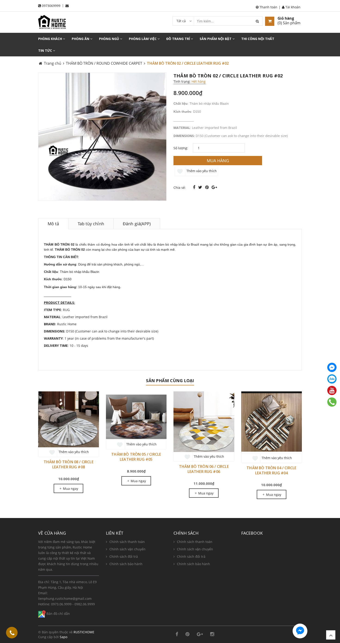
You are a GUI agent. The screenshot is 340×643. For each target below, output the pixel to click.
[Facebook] (332, 367)
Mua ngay (70, 488)
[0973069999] (12, 633)
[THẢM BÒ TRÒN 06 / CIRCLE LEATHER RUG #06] (203, 421)
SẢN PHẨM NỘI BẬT (216, 39)
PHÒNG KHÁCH (50, 39)
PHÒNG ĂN (81, 39)
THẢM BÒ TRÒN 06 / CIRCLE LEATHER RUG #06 (204, 469)
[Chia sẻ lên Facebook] (194, 187)
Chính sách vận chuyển (127, 549)
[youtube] (332, 390)
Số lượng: (180, 148)
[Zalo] (332, 379)
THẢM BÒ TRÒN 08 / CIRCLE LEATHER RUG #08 (68, 464)
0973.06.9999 (61, 604)
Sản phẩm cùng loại (170, 380)
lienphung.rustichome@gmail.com (65, 598)
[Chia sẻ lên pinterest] (207, 187)
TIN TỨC (45, 50)
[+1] (214, 187)
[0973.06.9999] (332, 402)
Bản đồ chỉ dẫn (58, 613)
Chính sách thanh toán (127, 541)
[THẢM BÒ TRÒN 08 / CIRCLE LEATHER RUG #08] (68, 419)
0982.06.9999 (84, 604)
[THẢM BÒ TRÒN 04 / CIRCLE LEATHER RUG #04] (271, 422)
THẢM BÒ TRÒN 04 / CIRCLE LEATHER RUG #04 (271, 470)
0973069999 (51, 5)
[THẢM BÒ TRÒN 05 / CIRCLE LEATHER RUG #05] (136, 415)
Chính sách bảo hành (125, 564)
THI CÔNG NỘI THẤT (257, 39)
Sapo (63, 637)
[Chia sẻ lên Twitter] (200, 187)
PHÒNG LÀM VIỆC (143, 39)
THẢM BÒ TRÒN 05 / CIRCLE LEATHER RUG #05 (136, 457)
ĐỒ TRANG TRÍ (178, 39)
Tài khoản (292, 7)
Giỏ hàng (286, 18)
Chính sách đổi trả (123, 556)
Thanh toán (268, 7)
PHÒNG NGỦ (109, 39)
